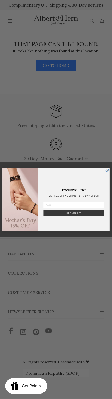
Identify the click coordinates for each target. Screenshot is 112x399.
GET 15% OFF (74, 213)
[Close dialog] (107, 170)
